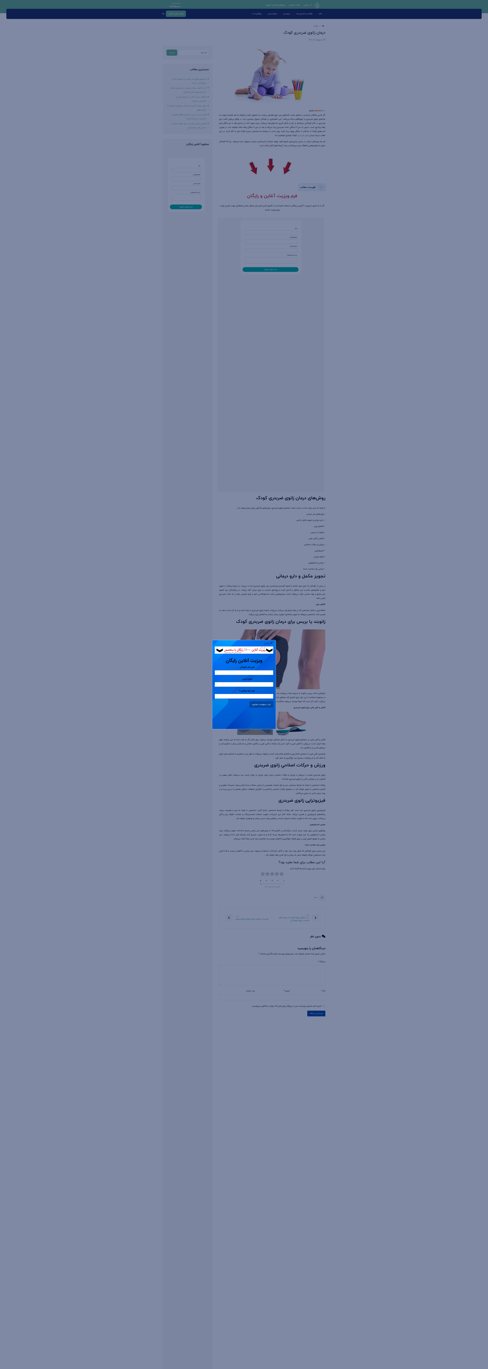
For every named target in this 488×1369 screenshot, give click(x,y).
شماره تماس (244, 679)
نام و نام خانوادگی (243, 667)
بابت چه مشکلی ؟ (244, 690)
